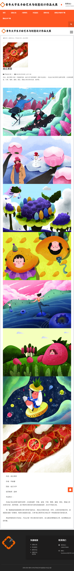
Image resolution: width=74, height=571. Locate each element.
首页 (4, 12)
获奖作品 (46, 12)
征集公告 (13, 12)
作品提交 (35, 12)
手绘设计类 (18, 38)
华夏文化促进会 (34, 553)
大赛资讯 (24, 12)
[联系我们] (70, 489)
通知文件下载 (7, 18)
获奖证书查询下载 (60, 12)
